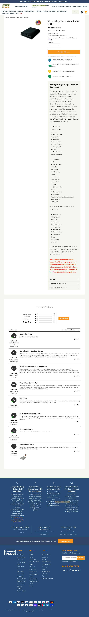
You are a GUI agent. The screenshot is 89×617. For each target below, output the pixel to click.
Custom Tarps (21, 591)
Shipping (50, 35)
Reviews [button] (11, 330)
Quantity (51, 42)
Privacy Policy (46, 564)
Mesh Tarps (20, 11)
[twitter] (67, 570)
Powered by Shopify (19, 610)
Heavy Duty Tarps (20, 568)
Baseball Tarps (21, 581)
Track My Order (34, 562)
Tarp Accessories (61, 11)
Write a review (64, 318)
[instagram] (79, 570)
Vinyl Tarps (39, 11)
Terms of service (49, 610)
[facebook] (63, 570)
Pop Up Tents (52, 11)
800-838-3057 (24, 6)
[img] (14, 341)
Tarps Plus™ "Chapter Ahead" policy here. (17, 519)
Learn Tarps (33, 579)
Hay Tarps (20, 571)
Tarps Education (32, 558)
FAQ (59, 6)
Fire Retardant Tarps (29, 11)
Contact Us (33, 572)
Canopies (46, 11)
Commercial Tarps (33, 575)
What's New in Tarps (34, 582)
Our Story (32, 569)
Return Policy (46, 555)
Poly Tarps (4, 11)
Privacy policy (39, 610)
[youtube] (76, 570)
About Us (32, 567)
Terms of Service (47, 578)
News (31, 586)
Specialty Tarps (14, 13)
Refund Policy (46, 562)
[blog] (73, 571)
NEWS (62, 6)
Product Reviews (45, 307)
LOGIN (74, 6)
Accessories (21, 584)
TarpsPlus (11, 610)
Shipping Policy (45, 558)
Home (7, 17)
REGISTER (79, 6)
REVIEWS (85, 6)
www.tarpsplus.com (62, 502)
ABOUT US (54, 6)
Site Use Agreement (45, 575)
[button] (5, 11)
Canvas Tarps (12, 11)
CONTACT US (68, 6)
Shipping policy (30, 611)
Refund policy (30, 610)
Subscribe (80, 557)
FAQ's (31, 555)
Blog (31, 564)
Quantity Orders (20, 587)
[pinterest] (70, 570)
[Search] (77, 12)
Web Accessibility (46, 570)
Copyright (45, 567)
